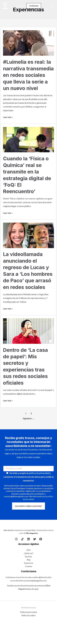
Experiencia (28, 563)
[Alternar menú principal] (52, 6)
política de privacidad (39, 473)
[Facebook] (40, 539)
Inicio (28, 550)
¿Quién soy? (28, 553)
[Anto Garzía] (5, 6)
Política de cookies (28, 615)
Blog (28, 560)
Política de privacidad (28, 612)
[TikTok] (22, 539)
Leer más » (8, 116)
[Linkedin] (28, 539)
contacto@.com (35, 581)
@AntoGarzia (44, 577)
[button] (33, 6)
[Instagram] (16, 539)
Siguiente (28, 418)
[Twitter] (34, 539)
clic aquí (34, 589)
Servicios (20, 6)
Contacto (28, 566)
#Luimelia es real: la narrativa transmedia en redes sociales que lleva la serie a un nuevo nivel (28, 75)
